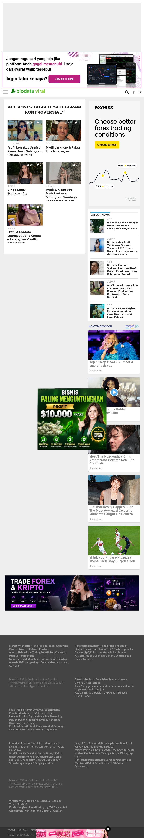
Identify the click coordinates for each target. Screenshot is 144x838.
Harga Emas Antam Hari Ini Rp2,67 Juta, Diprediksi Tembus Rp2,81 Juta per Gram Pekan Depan (104, 651)
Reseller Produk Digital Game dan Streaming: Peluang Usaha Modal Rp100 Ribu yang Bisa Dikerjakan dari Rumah (36, 719)
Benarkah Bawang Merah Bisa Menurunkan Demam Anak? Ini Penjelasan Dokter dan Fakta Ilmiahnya (36, 746)
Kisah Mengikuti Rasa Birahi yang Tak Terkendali (38, 807)
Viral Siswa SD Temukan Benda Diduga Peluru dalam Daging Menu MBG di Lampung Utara (36, 755)
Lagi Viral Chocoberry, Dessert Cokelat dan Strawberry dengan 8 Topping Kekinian (34, 761)
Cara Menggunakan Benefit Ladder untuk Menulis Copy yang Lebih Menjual (104, 688)
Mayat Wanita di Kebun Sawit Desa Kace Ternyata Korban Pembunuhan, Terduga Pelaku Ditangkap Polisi (105, 753)
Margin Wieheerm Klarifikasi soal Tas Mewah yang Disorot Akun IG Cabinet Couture (38, 647)
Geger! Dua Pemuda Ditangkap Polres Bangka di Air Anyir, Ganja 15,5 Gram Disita (103, 745)
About (11, 830)
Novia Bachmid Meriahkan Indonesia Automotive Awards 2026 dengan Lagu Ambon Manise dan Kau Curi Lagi (38, 662)
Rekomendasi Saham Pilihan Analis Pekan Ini (101, 645)
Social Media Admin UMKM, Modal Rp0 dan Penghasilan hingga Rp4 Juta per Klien (34, 711)
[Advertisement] (72, 27)
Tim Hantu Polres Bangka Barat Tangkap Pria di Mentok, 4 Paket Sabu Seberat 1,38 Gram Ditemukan (103, 763)
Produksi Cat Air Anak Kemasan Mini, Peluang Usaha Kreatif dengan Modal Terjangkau (36, 728)
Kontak (23, 830)
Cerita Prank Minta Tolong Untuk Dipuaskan (35, 810)
